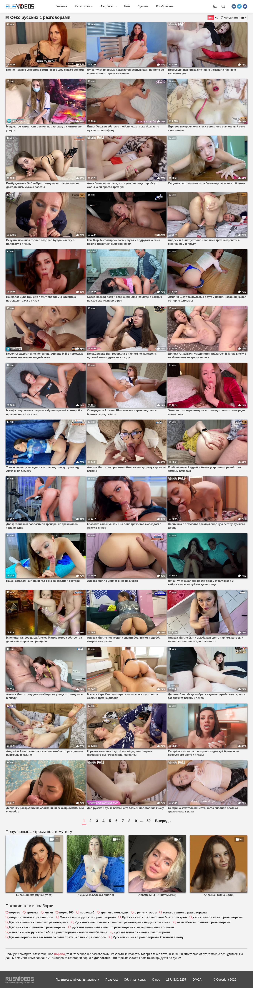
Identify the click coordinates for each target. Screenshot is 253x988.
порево (14, 912)
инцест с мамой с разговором (31, 917)
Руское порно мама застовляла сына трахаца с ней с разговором (57, 937)
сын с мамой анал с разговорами (218, 917)
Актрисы (107, 6)
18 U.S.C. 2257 (176, 979)
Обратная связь (135, 979)
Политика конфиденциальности (77, 979)
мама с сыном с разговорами (185, 912)
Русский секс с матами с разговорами (37, 927)
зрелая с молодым (114, 912)
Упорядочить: (230, 17)
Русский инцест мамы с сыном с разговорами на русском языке (122, 922)
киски (49, 912)
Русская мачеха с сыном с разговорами (38, 922)
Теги (127, 6)
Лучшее (143, 6)
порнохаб (87, 912)
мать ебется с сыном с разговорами (204, 922)
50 (149, 821)
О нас (156, 979)
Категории (82, 6)
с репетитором (146, 912)
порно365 (66, 912)
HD (216, 17)
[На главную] (18, 6)
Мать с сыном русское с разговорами (88, 917)
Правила (111, 979)
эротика (32, 912)
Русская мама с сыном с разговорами (142, 932)
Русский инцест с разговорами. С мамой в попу (148, 937)
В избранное (165, 6)
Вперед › (163, 821)
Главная (61, 6)
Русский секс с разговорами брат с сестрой (154, 917)
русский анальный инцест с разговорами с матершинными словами (123, 927)
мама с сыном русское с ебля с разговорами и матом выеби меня (58, 932)
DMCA (197, 979)
